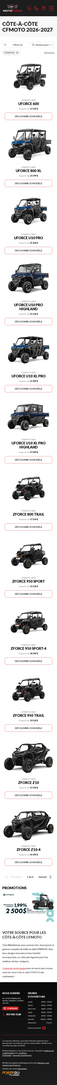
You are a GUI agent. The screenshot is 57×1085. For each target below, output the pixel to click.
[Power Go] (28, 1073)
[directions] (43, 8)
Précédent (16, 876)
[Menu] (51, 8)
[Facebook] (44, 1028)
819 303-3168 (13, 1014)
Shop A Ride (22, 1069)
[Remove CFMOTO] (17, 52)
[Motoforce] (12, 8)
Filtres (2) (18, 44)
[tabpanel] (40, 1012)
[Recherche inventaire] (29, 8)
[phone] (36, 8)
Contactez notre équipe (14, 968)
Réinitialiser (49, 52)
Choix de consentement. (22, 1055)
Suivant (43, 876)
